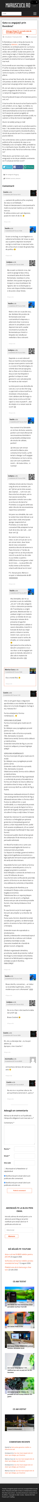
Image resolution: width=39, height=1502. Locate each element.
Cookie (22, 1495)
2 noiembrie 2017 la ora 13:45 (13, 978)
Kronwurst (8, 1453)
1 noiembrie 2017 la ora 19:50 (16, 478)
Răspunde (7, 222)
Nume (7, 1149)
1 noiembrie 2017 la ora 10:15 (11, 194)
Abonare (11, 1236)
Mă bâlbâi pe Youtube (19, 1249)
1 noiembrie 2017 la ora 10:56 (13, 231)
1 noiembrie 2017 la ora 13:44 (15, 264)
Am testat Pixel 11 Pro (15, 1326)
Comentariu (9, 1123)
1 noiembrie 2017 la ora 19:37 (18, 422)
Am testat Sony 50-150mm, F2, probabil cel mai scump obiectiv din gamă (20, 1394)
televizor (14, 44)
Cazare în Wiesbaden (15, 1429)
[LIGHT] (34, 2)
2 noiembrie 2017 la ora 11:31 (11, 695)
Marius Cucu (9, 1459)
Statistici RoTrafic (30, 1495)
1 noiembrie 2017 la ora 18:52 (16, 352)
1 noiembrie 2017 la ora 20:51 (18, 593)
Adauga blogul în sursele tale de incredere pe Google (18, 32)
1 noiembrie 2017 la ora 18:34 (16, 306)
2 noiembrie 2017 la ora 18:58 (11, 1035)
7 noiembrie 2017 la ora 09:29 (15, 1084)
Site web (7, 1163)
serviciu (13, 178)
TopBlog (12, 1497)
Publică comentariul (19, 1190)
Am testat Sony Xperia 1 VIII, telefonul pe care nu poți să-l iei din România (20, 1370)
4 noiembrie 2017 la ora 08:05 (13, 1061)
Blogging (16, 174)
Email (7, 1156)
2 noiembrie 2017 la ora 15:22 (15, 1004)
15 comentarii (33, 37)
